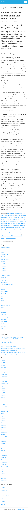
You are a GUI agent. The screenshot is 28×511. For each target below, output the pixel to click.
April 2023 (3, 450)
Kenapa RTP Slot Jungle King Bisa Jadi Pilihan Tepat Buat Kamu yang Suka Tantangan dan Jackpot (13, 353)
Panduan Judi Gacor (5, 273)
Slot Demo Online (4, 303)
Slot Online (3, 314)
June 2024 (3, 418)
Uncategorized (4, 330)
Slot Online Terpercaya (5, 317)
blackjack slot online (10, 215)
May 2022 (3, 473)
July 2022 (3, 471)
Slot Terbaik (3, 319)
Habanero (3, 261)
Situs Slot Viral (4, 293)
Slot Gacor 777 (4, 310)
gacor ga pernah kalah (7, 221)
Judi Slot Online (4, 270)
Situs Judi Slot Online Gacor (7, 287)
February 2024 (4, 427)
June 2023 (3, 446)
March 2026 (3, 369)
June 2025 (3, 390)
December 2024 (4, 404)
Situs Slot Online (4, 291)
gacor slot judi (16, 223)
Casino (2, 252)
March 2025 (3, 397)
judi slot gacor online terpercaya (16, 225)
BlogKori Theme (20, 509)
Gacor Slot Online (4, 259)
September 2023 (4, 439)
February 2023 (4, 455)
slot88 (2, 323)
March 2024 (3, 425)
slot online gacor (4, 490)
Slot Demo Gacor (4, 300)
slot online (3, 487)
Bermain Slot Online (5, 247)
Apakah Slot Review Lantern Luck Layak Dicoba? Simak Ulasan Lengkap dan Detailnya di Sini (13, 349)
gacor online (22, 221)
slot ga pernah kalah (12, 232)
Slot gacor (3, 504)
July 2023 (3, 443)
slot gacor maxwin (5, 498)
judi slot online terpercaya (8, 227)
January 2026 (4, 374)
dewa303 (3, 493)
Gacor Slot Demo (4, 256)
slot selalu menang (11, 238)
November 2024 (4, 406)
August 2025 (3, 386)
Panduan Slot (3, 277)
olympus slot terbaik (10, 229)
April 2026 (3, 367)
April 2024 (3, 422)
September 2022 (4, 466)
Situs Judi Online (4, 282)
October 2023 (4, 436)
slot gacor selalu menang (14, 234)
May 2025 (3, 392)
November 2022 (4, 462)
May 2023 (3, 448)
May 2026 (3, 365)
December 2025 (4, 376)
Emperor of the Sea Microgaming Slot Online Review (11, 15)
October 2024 (4, 409)
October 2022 (4, 464)
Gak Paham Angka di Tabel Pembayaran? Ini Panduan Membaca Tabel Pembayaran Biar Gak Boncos (12, 338)
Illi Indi (3, 2)
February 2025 (4, 399)
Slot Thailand (4, 321)
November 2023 (4, 434)
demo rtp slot (8, 219)
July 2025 (3, 388)
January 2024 (4, 429)
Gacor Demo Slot (4, 254)
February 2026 (4, 372)
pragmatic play (4, 280)
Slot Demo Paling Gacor (6, 305)
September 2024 (4, 411)
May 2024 (3, 420)
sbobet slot (19, 229)
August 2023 (3, 441)
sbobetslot (3, 232)
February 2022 (4, 480)
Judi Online (3, 266)
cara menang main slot (5, 250)
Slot (2, 296)
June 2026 (3, 362)
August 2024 (3, 413)
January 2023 (4, 457)
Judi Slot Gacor (4, 268)
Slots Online (3, 326)
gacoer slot (22, 219)
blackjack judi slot (12, 213)
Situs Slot (3, 289)
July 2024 (3, 416)
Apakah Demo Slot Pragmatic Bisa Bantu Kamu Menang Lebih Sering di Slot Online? (12, 341)
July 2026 (3, 360)
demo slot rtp (15, 219)
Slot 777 (3, 298)
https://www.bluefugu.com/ (6, 495)
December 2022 (4, 459)
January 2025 (4, 402)
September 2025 (4, 383)
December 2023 (4, 432)
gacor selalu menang (6, 223)
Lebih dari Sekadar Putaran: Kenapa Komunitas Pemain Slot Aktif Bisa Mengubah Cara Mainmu (13, 345)
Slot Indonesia (4, 312)
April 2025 (3, 395)
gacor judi (16, 221)
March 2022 (3, 478)
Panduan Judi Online (5, 275)
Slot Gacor (3, 307)
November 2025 (4, 379)
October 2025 (4, 381)
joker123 (3, 263)
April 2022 (3, 476)
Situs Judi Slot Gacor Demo (7, 284)
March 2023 (3, 453)
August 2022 (3, 469)
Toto (2, 328)
